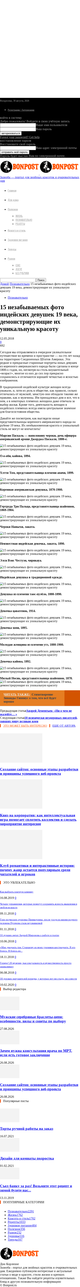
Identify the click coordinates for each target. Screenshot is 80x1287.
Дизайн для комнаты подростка (27, 1158)
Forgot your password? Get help (20, 137)
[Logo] (20, 173)
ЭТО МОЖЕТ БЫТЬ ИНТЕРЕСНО (25, 725)
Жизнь (19, 216)
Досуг (19, 269)
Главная (12, 190)
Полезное (13, 209)
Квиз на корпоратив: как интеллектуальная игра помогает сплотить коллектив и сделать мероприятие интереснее (38, 819)
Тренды (12, 249)
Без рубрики (22, 273)
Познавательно (24, 220)
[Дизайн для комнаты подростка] (9, 1150)
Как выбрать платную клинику (16, 891)
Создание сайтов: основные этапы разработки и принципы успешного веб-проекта (39, 771)
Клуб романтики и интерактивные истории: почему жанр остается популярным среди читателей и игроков (37, 869)
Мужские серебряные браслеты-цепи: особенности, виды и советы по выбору (33, 1019)
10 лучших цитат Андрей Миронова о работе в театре (29, 935)
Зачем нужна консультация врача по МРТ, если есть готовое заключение (36, 1053)
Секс (18, 265)
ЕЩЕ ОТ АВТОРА (64, 725)
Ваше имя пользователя (51, 125)
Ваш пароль (44, 129)
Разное (11, 258)
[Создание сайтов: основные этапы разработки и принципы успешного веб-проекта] (21, 761)
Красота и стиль (17, 230)
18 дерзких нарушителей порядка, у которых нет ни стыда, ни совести (38, 978)
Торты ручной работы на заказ (26, 1129)
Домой (4, 284)
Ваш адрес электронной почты (56, 148)
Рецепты (20, 224)
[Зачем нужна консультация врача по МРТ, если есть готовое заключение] (9, 1043)
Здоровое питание (18, 240)
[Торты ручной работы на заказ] (9, 1121)
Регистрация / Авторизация (21, 110)
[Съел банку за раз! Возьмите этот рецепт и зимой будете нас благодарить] (9, 1178)
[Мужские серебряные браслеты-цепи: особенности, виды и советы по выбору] (9, 1009)
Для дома (13, 200)
